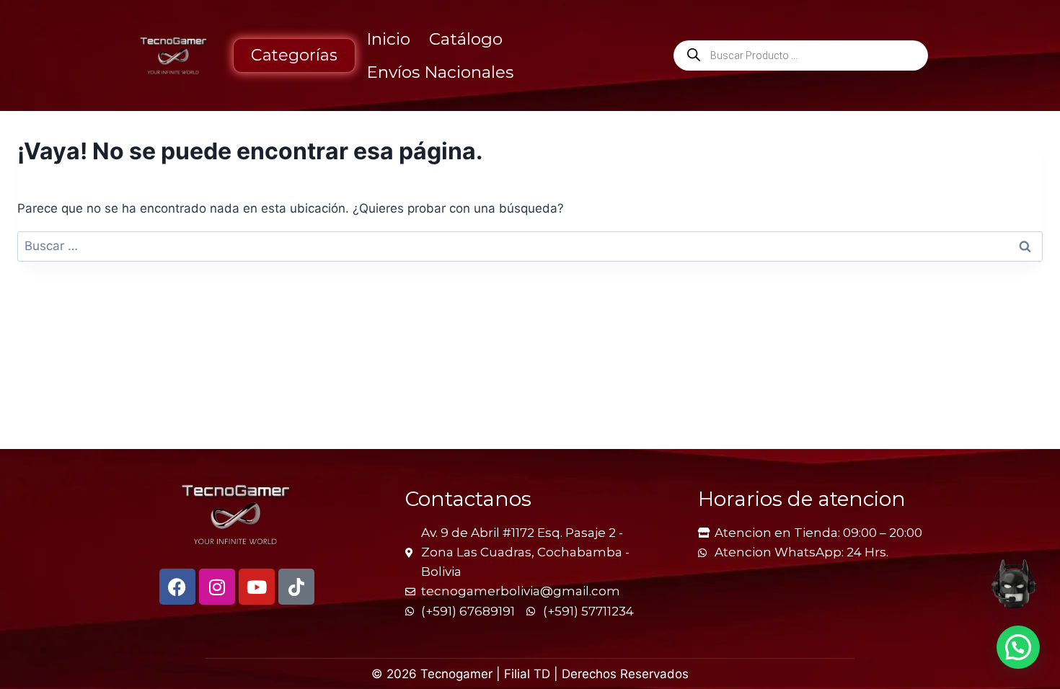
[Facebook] (177, 587)
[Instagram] (217, 587)
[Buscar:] (530, 246)
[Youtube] (257, 587)
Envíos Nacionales (439, 72)
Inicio (388, 39)
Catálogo (466, 39)
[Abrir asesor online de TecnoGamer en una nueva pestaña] (1013, 583)
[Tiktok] (296, 587)
